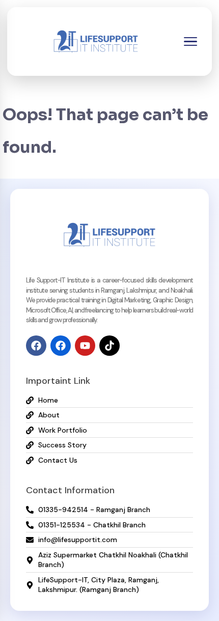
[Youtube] (85, 345)
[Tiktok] (109, 345)
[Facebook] (36, 345)
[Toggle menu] (190, 41)
